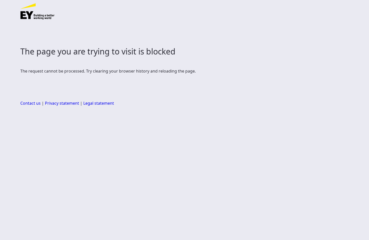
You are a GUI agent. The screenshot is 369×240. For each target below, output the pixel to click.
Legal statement (98, 103)
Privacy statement (62, 103)
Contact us (30, 103)
